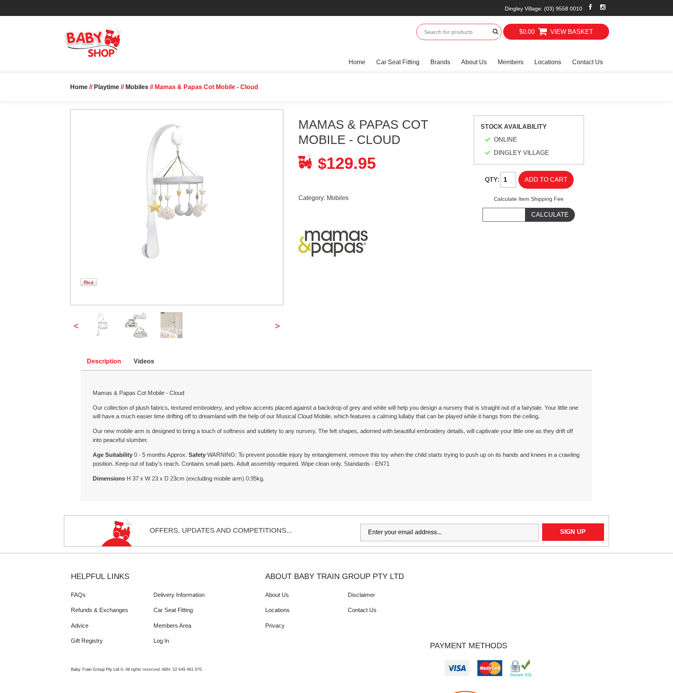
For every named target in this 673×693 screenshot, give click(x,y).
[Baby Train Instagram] (603, 7)
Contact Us (587, 62)
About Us (474, 62)
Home (357, 62)
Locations (547, 62)
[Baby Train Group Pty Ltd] (93, 42)
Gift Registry (87, 640)
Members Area (172, 625)
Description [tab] (104, 361)
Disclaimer (361, 594)
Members (510, 62)
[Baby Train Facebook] (590, 7)
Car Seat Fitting (397, 62)
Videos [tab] (144, 361)
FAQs (78, 594)
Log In (161, 640)
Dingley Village (543, 8)
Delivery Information (178, 594)
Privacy (275, 625)
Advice (79, 625)
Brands (440, 62)
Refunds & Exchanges (99, 610)
